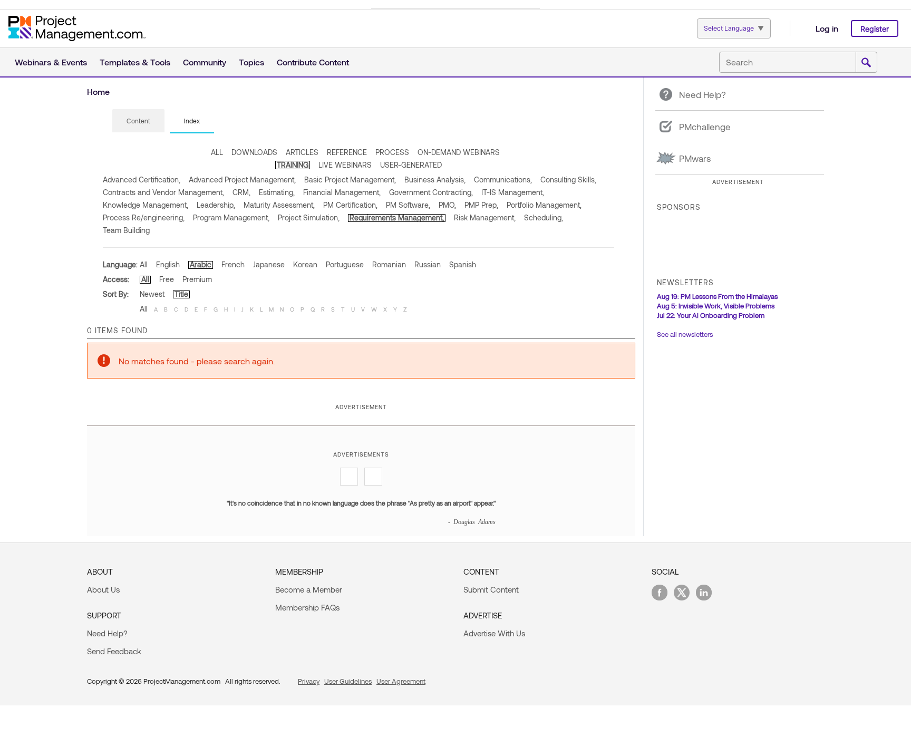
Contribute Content (313, 62)
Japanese (269, 264)
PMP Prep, (481, 204)
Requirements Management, (397, 217)
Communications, (503, 179)
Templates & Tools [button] (135, 62)
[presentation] (138, 120)
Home (98, 91)
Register (874, 28)
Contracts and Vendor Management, (163, 192)
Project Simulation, (309, 217)
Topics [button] (251, 62)
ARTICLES (302, 152)
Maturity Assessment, (279, 204)
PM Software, (408, 204)
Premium (197, 279)
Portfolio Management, (544, 204)
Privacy (308, 681)
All (144, 264)
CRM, (241, 192)
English (168, 264)
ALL (217, 152)
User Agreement (400, 681)
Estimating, (277, 192)
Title (181, 293)
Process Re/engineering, (144, 217)
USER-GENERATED (411, 164)
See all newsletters (685, 334)
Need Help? (107, 633)
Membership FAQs (307, 607)
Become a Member (308, 589)
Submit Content (491, 589)
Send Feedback (114, 651)
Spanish (462, 264)
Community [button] (204, 62)
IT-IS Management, (512, 192)
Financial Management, (342, 192)
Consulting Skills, (568, 179)
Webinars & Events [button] (51, 62)
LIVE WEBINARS (345, 164)
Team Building (126, 230)
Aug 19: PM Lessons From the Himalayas (717, 296)
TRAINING (292, 164)
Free (166, 279)
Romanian (389, 264)
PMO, (447, 204)
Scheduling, (543, 217)
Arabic (200, 264)
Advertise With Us (494, 633)
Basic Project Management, (350, 179)
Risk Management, (485, 217)
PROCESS (392, 152)
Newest (152, 293)
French (233, 264)
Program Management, (231, 217)
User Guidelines (348, 681)
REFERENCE (347, 152)
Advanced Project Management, (242, 179)
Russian (427, 264)
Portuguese (345, 264)
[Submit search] (866, 62)
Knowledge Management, (145, 204)
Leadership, (216, 204)
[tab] (138, 121)
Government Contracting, (431, 192)
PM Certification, (350, 204)
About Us (103, 589)
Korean (305, 264)
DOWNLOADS (254, 152)
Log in (827, 28)
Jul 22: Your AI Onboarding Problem (710, 315)
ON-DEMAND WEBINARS (459, 152)
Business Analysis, (435, 179)
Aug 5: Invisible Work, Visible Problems (715, 306)
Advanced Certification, (141, 179)
